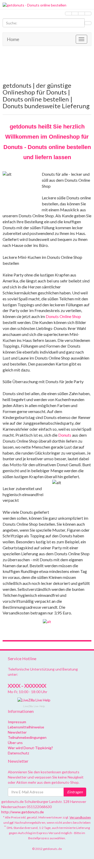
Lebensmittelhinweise (26, 727)
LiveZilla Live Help (34, 706)
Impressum (17, 722)
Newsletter (17, 732)
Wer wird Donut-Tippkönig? (30, 748)
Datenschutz (18, 753)
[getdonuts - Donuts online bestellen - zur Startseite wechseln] (47, 5)
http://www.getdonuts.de (22, 812)
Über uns (15, 742)
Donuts (64, 434)
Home (13, 39)
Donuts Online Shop (63, 316)
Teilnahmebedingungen (27, 737)
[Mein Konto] (75, 13)
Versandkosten (80, 817)
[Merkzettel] (68, 13)
